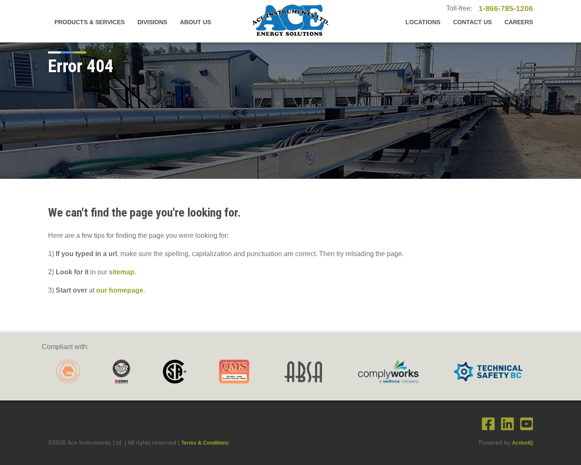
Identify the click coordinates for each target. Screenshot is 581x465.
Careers (518, 22)
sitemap (121, 272)
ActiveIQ (522, 443)
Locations (422, 22)
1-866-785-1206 (505, 8)
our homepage (119, 290)
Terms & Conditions (205, 443)
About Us (195, 22)
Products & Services (89, 22)
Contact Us (472, 22)
